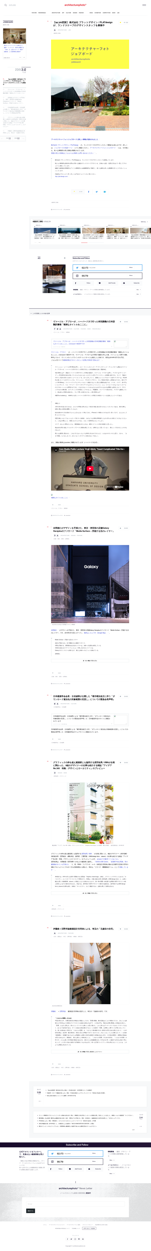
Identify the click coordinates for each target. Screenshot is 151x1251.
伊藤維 (75, 936)
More (138, 289)
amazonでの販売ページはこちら (108, 859)
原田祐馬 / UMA (86, 853)
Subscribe (136, 283)
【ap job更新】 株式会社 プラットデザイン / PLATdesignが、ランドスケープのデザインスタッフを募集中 (14, 81)
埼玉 (65, 936)
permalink (67, 209)
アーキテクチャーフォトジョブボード (103, 148)
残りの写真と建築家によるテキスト (91, 1052)
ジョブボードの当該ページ (63, 148)
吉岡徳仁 (67, 538)
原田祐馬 (56, 776)
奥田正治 (80, 936)
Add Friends (111, 283)
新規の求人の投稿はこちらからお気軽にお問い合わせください (72, 153)
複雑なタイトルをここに (59, 497)
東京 (59, 538)
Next (23, 57)
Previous (20, 57)
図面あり (60, 936)
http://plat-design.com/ (61, 176)
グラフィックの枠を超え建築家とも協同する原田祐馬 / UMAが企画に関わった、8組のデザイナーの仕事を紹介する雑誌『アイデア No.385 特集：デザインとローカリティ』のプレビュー (14, 121)
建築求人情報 (57, 33)
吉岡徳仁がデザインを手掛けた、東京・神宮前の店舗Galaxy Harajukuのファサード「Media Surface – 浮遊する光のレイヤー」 (14, 100)
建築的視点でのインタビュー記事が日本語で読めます (81, 360)
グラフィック (63, 776)
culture (76, 329)
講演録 (68, 332)
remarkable (96, 329)
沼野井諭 (69, 936)
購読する (30, 1211)
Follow (131, 267)
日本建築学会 (57, 707)
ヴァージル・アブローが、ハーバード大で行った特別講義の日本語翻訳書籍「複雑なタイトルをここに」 (14, 91)
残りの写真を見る (91, 661)
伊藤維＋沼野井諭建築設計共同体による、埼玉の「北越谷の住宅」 (14, 132)
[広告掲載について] (60, 258)
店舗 (55, 538)
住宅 (55, 936)
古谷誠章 (64, 707)
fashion (83, 329)
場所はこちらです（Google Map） (95, 633)
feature (79, 535)
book (89, 329)
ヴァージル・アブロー (59, 332)
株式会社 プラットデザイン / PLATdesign (64, 145)
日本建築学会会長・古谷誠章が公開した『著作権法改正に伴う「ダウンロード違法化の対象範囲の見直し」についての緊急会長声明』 (14, 110)
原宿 (62, 538)
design (73, 535)
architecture (62, 30)
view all (143, 221)
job (69, 30)
